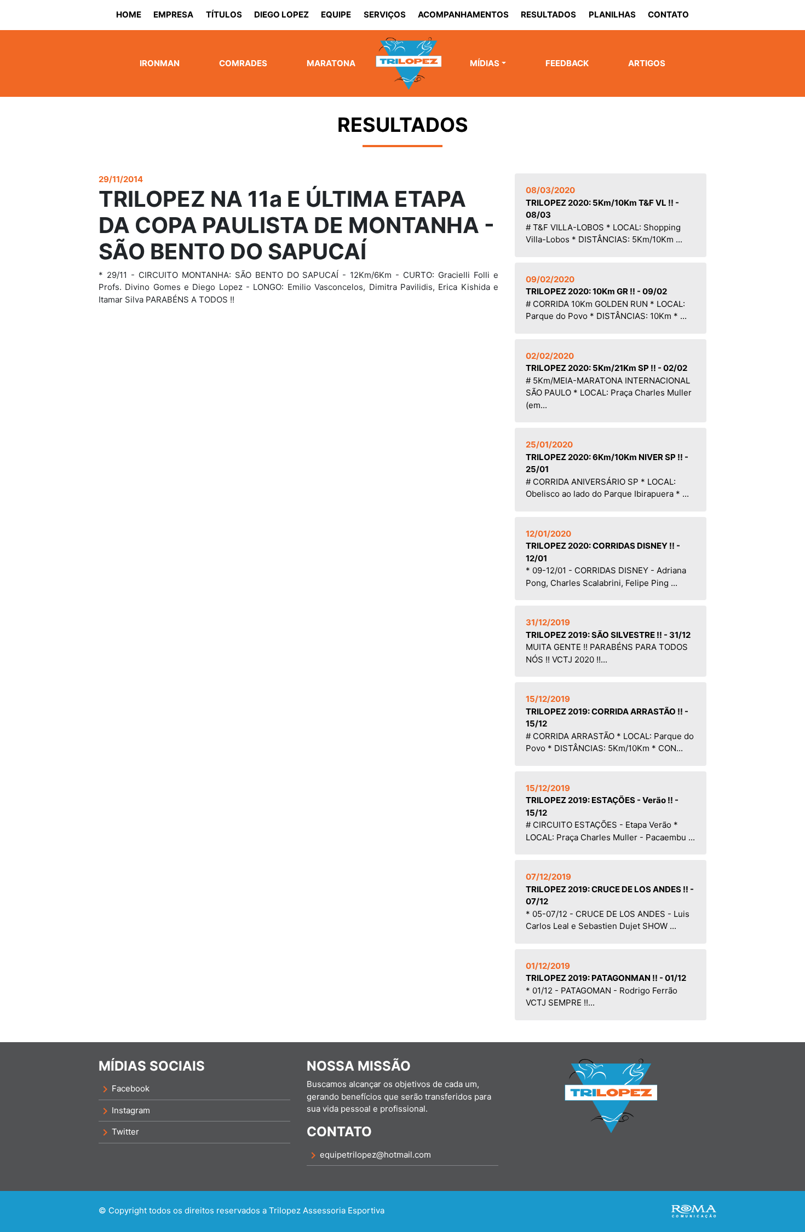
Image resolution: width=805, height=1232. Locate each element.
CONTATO (668, 14)
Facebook (124, 1089)
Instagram (124, 1111)
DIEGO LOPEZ (281, 14)
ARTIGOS (646, 63)
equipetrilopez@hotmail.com (369, 1155)
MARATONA (331, 63)
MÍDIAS (484, 63)
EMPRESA (173, 14)
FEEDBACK (567, 63)
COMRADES (243, 63)
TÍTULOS (224, 14)
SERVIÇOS (385, 14)
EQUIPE (336, 14)
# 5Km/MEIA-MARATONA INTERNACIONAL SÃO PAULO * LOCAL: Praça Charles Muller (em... (609, 380)
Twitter (119, 1132)
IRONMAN (160, 63)
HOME (128, 14)
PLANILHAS (612, 14)
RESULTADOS (548, 14)
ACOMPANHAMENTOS (463, 14)
